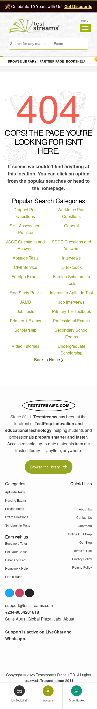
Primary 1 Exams (25, 321)
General (71, 226)
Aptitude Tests (26, 258)
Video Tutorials (25, 346)
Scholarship (25, 330)
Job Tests (25, 311)
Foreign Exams (26, 276)
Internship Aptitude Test (71, 293)
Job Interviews (71, 302)
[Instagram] (19, 593)
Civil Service (25, 267)
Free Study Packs (25, 293)
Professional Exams (71, 321)
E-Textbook (71, 267)
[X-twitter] (29, 593)
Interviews (71, 258)
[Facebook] (9, 593)
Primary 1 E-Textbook (71, 311)
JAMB (25, 302)
